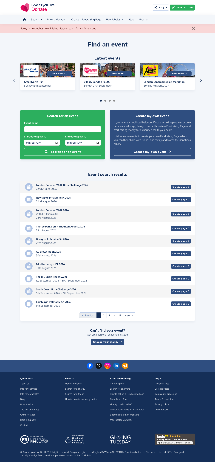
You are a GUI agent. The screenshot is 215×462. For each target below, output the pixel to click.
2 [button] (104, 315)
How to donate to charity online (81, 399)
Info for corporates (29, 394)
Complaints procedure (166, 394)
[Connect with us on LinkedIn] (116, 367)
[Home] (24, 19)
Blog (130, 19)
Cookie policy (161, 409)
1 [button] (100, 315)
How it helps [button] (113, 19)
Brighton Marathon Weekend (124, 414)
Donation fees (162, 383)
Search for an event (66, 152)
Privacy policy (162, 404)
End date (75, 136)
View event (58, 73)
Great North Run (118, 399)
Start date (35, 136)
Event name (31, 123)
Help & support (28, 419)
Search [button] (35, 19)
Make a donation (56, 19)
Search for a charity (75, 388)
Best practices (162, 388)
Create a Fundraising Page (86, 19)
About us (144, 19)
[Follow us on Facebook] (90, 367)
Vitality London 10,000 (121, 404)
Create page (179, 187)
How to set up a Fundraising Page (127, 394)
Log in (163, 7)
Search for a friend (74, 394)
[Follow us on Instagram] (107, 367)
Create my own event (150, 152)
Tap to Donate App (29, 409)
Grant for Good (27, 414)
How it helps (26, 404)
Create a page (117, 383)
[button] (14, 80)
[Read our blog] (125, 367)
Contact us (25, 425)
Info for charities (28, 388)
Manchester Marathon (121, 419)
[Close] (193, 28)
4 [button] (114, 315)
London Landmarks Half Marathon (127, 409)
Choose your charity (106, 341)
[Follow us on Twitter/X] (99, 367)
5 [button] (120, 315)
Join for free (185, 7)
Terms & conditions (165, 399)
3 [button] (109, 315)
